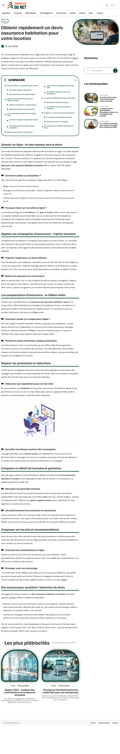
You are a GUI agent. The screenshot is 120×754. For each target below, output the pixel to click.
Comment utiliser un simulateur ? (20, 90)
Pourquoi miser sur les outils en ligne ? (22, 94)
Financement (23, 685)
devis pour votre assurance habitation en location (22, 165)
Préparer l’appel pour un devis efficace (22, 105)
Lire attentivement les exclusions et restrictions (59, 107)
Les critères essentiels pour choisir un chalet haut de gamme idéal (109, 125)
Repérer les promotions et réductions (20, 132)
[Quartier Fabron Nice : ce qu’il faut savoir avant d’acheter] (91, 97)
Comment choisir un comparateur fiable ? (23, 120)
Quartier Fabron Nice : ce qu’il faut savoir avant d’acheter (108, 99)
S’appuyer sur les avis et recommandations (59, 113)
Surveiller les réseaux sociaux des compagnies (58, 93)
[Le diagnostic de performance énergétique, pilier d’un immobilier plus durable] (91, 111)
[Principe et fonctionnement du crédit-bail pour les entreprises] (60, 666)
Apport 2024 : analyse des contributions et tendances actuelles (19, 692)
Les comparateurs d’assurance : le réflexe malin (21, 114)
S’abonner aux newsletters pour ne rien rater (60, 86)
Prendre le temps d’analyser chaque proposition (21, 127)
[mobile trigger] (4, 5)
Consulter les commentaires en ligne (59, 117)
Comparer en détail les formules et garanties (59, 98)
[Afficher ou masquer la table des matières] (51, 80)
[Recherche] (107, 5)
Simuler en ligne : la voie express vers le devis (22, 86)
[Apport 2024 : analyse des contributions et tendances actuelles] (19, 666)
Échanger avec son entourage (57, 121)
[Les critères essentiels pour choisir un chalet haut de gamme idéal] (91, 124)
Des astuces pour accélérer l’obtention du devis (58, 127)
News (5, 21)
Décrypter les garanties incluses (58, 102)
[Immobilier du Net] (16, 5)
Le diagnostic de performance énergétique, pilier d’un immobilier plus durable (109, 112)
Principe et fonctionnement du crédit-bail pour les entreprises (60, 691)
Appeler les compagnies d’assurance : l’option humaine (20, 99)
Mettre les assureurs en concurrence (22, 109)
